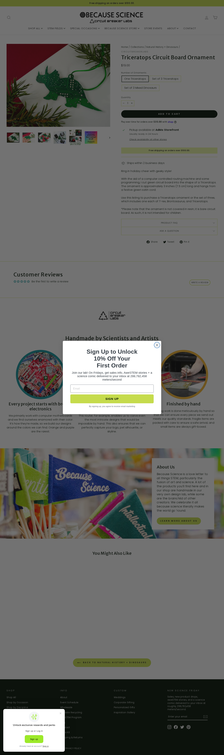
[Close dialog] (157, 345)
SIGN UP (112, 398)
